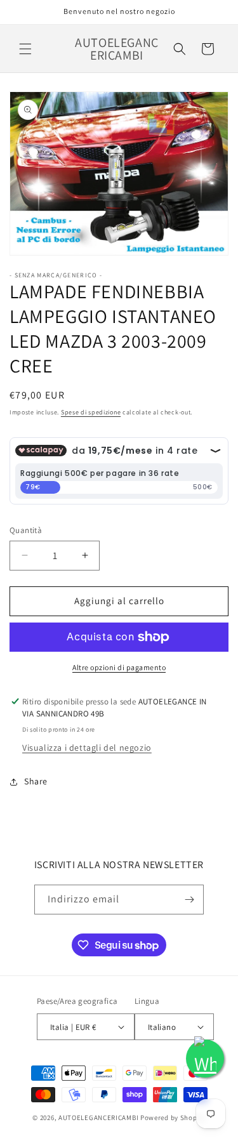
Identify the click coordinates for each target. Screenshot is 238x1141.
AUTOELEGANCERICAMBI (98, 1117)
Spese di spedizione (91, 412)
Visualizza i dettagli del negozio (87, 747)
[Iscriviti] (189, 899)
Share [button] (36, 781)
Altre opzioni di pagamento (119, 667)
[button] (25, 49)
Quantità (26, 530)
